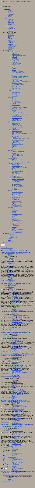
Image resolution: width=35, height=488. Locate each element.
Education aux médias (17, 351)
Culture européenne (17, 459)
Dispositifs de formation (18, 316)
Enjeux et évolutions (17, 319)
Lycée (9, 479)
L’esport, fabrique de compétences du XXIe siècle (16, 332)
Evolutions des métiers (17, 364)
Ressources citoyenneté (18, 468)
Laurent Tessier (12, 442)
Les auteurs (7, 481)
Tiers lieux (14, 454)
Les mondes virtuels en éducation (20, 377)
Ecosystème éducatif (17, 435)
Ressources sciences (17, 410)
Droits (13, 350)
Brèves (10, 254)
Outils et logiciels (16, 423)
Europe (14, 448)
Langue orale (15, 340)
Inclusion (14, 466)
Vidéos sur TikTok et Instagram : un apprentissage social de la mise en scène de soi (17, 425)
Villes (13, 455)
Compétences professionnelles (20, 315)
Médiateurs (11, 287)
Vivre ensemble (12, 457)
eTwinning (14, 388)
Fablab (13, 374)
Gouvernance (15, 464)
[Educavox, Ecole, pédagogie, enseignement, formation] (15, 1)
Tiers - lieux (15, 470)
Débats (10, 249)
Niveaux (6, 472)
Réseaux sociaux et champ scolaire (21, 401)
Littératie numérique (17, 357)
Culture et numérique (17, 310)
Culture (14, 309)
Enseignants (11, 280)
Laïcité (13, 467)
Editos (6, 257)
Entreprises (11, 281)
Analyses (6, 430)
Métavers (14, 422)
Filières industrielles (13, 284)
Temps (13, 396)
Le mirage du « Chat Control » (10, 376)
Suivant (6, 464)
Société (10, 429)
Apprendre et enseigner (14, 291)
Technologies (11, 263)
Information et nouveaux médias (20, 353)
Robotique (14, 427)
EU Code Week (24, 321)
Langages (10, 336)
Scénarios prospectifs (17, 394)
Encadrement (11, 279)
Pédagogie (7, 336)
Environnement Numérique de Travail (21, 372)
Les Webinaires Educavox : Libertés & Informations (17, 311)
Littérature (14, 313)
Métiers (10, 361)
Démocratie (15, 460)
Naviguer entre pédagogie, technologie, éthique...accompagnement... (13, 400)
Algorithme (14, 398)
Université (10, 480)
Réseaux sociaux (16, 359)
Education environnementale (19, 406)
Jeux (9, 329)
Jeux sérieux (15, 333)
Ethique (14, 463)
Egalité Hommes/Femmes (18, 462)
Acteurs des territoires (17, 431)
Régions (14, 450)
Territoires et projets (17, 445)
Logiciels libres (16, 420)
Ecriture (14, 337)
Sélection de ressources (14, 402)
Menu (2, 245)
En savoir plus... (5, 280)
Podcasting (15, 380)
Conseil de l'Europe (6, 321)
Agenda (6, 315)
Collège (10, 477)
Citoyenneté (15, 458)
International (15, 449)
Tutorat (13, 328)
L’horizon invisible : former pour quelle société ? (16, 283)
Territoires (10, 446)
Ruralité (14, 451)
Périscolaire (11, 473)
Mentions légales (5, 471)
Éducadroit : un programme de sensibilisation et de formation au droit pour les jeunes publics (17, 354)
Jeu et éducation (16, 331)
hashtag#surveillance (22, 392)
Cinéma (14, 307)
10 (5, 463)
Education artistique (17, 405)
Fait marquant (7, 359)
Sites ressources (16, 327)
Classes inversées (16, 371)
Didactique (11, 258)
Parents (10, 288)
